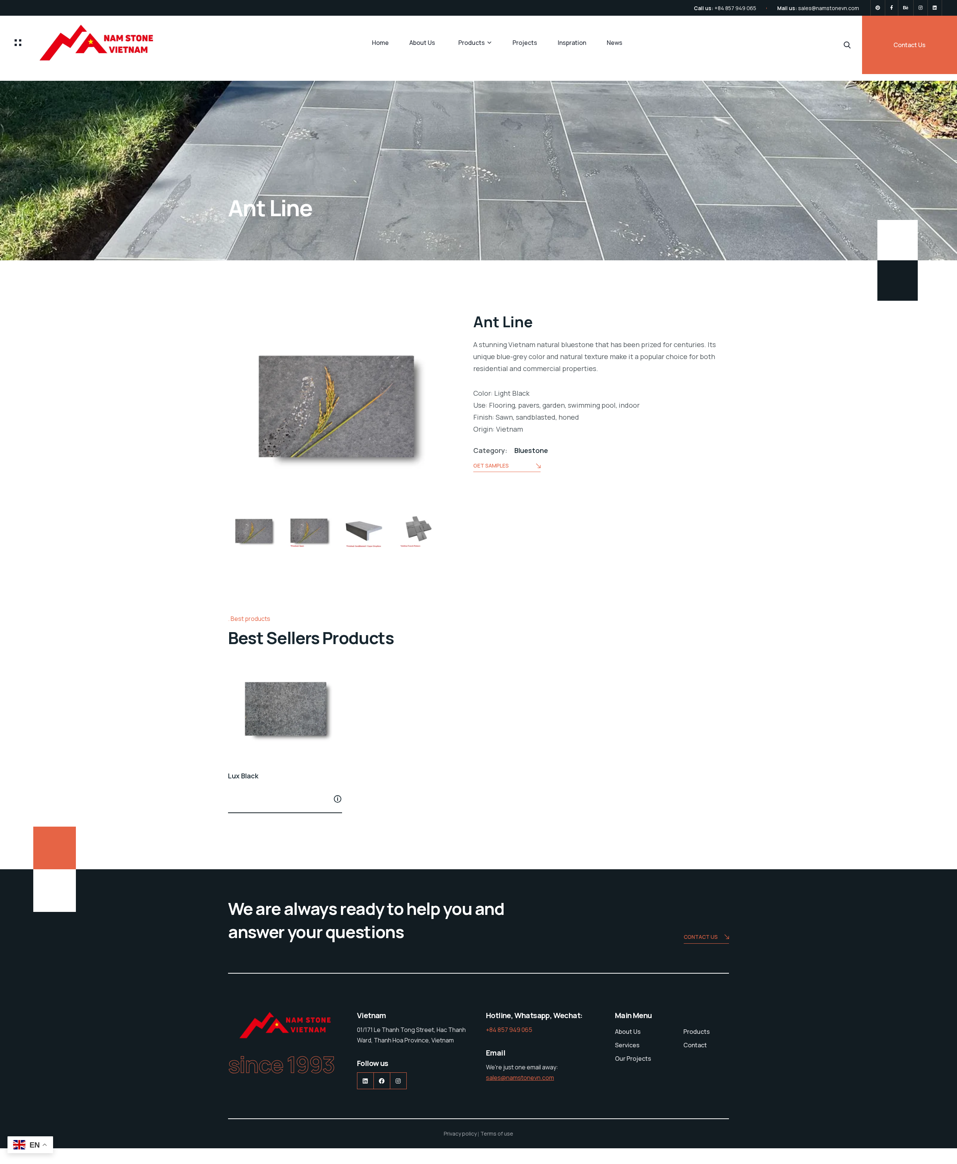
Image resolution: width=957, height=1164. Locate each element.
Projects (525, 43)
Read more (337, 799)
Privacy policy (460, 1133)
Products (471, 43)
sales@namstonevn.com (828, 8)
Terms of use (496, 1133)
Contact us (701, 936)
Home (380, 43)
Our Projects (633, 1058)
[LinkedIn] (935, 8)
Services (627, 1045)
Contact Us (909, 45)
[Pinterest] (878, 8)
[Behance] (905, 8)
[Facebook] (891, 8)
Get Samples (491, 465)
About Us (422, 43)
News (614, 43)
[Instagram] (920, 8)
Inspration (572, 43)
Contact (695, 1045)
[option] (253, 532)
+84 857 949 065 (735, 8)
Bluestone (531, 450)
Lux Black (243, 775)
